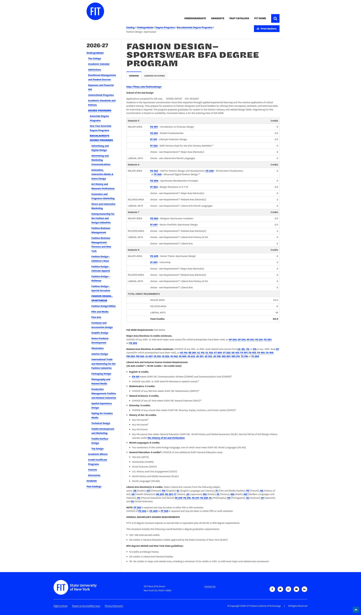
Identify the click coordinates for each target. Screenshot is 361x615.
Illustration (97, 348)
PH (255, 349)
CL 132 (209, 352)
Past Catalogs (239, 18)
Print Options (268, 28)
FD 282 (133, 343)
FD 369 (154, 180)
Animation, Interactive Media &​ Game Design (102, 174)
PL (210, 498)
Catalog (130, 27)
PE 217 (195, 498)
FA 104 (261, 352)
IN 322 (165, 356)
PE (138, 498)
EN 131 (135, 376)
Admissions (94, 69)
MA (232, 494)
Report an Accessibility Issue (86, 605)
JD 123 (208, 356)
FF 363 (154, 187)
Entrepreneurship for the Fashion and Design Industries (103, 218)
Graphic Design (99, 332)
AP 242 (233, 339)
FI (217, 490)
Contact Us (209, 586)
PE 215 (178, 498)
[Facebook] (272, 589)
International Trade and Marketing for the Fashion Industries (103, 364)
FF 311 (153, 139)
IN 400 (182, 356)
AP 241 (250, 339)
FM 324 (140, 356)
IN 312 (157, 356)
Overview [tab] (134, 75)
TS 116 (244, 356)
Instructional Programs (101, 95)
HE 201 (160, 494)
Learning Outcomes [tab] (154, 75)
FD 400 (210, 170)
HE (133, 494)
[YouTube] (296, 589)
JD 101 (199, 356)
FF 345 (157, 174)
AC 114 (183, 352)
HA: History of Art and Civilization (166, 438)
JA (187, 494)
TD (247, 349)
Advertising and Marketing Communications (100, 160)
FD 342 (154, 170)
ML (243, 349)
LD (238, 349)
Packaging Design (101, 373)
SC (247, 498)
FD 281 (267, 339)
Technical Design (100, 423)
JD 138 (217, 356)
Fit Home (260, 18)
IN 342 (174, 356)
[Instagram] (288, 589)
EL (178, 490)
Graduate (217, 18)
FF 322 (154, 145)
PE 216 (187, 498)
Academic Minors (98, 454)
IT (175, 494)
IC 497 (149, 356)
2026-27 (97, 45)
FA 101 (243, 352)
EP (277, 349)
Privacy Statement (114, 605)
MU (205, 494)
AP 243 (242, 339)
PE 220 (204, 498)
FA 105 (269, 352)
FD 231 (259, 339)
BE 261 (192, 352)
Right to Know (61, 605)
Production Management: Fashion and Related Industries (103, 393)
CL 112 (200, 352)
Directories (94, 475)
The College (94, 58)
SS (132, 501)
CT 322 (226, 352)
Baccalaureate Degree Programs (194, 27)
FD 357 (154, 126)
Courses (92, 469)
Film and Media (99, 311)
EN (163, 490)
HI (218, 494)
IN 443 (191, 356)
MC (245, 494)
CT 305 (218, 352)
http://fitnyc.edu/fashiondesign (143, 86)
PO (228, 498)
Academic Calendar (99, 64)
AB (134, 490)
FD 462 (154, 218)
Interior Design (99, 354)
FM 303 (130, 356)
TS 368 (255, 356)
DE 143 (235, 352)
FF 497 (154, 224)
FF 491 (153, 262)
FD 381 (154, 133)
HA (261, 490)
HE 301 (169, 494)
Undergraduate (195, 18)
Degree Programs (165, 27)
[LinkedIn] (304, 589)
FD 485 (154, 256)
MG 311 (236, 356)
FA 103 (252, 352)
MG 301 (226, 356)
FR (247, 490)
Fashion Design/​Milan (103, 306)
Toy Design (97, 448)
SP (262, 498)
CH (148, 490)
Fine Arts (96, 317)
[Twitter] (280, 589)
